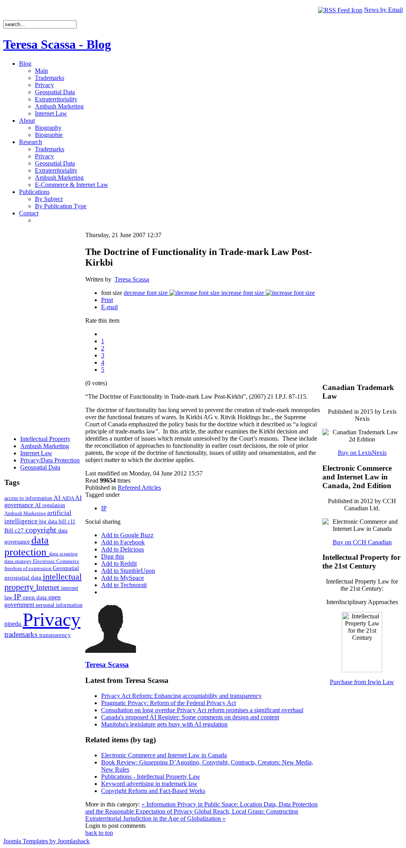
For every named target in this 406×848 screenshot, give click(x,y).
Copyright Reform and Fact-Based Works (153, 790)
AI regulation (50, 505)
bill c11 (67, 522)
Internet (48, 587)
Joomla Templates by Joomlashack (46, 841)
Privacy (51, 619)
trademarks (21, 634)
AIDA (68, 498)
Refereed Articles (139, 487)
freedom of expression (28, 568)
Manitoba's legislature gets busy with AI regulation (164, 724)
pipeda (13, 623)
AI (58, 497)
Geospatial (66, 568)
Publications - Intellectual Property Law (150, 776)
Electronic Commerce (56, 561)
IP (18, 596)
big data (49, 522)
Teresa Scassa (132, 279)
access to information (29, 498)
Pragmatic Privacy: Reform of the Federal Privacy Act (168, 703)
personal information (59, 605)
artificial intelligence (37, 517)
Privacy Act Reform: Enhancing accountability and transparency (181, 695)
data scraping (63, 554)
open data (35, 597)
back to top (99, 832)
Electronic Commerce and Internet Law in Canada (164, 755)
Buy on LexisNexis (362, 452)
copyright (41, 529)
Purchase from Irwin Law (362, 682)
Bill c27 (14, 530)
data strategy (18, 561)
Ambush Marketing (25, 513)
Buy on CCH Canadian (362, 542)
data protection (26, 546)
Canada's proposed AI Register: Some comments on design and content (190, 717)
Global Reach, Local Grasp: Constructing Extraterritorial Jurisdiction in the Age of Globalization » (191, 815)
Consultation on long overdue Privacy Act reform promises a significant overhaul (202, 710)
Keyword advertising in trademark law (149, 783)
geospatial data (23, 577)
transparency (55, 635)
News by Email (383, 9)
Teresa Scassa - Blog (57, 44)
